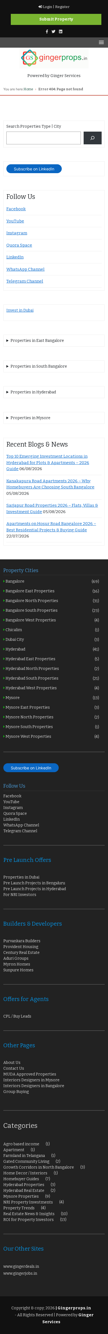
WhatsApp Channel (25, 269)
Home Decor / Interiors (25, 1173)
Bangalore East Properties (52, 591)
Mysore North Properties (52, 717)
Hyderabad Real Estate (23, 1190)
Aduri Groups (16, 958)
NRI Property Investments (28, 1202)
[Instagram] (61, 31)
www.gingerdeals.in (21, 1266)
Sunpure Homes (18, 970)
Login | (48, 7)
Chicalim (52, 630)
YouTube (15, 221)
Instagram (16, 233)
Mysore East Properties (52, 707)
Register (62, 7)
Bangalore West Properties (52, 620)
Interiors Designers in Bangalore (33, 1086)
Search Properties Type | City (33, 126)
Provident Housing (20, 946)
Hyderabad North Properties (52, 668)
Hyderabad (52, 649)
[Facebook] (47, 31)
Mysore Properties (21, 1196)
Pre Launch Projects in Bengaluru (34, 883)
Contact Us (13, 1068)
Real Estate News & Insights (29, 1214)
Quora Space (19, 245)
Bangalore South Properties (52, 610)
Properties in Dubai (21, 877)
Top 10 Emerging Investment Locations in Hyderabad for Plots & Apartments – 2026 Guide (47, 462)
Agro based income (21, 1144)
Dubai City (52, 639)
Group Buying (16, 1091)
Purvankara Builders (21, 941)
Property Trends (19, 1208)
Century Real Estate (21, 952)
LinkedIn (15, 257)
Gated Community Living (26, 1161)
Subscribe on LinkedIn (34, 169)
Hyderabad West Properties (52, 688)
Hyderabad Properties (23, 1184)
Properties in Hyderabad (33, 392)
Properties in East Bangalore (37, 340)
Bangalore (52, 581)
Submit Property (56, 19)
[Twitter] (53, 31)
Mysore (52, 697)
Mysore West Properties (52, 736)
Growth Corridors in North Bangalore (38, 1167)
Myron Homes (16, 964)
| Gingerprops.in (73, 1308)
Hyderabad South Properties (52, 678)
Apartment (13, 1150)
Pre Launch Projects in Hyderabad (34, 889)
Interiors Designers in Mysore (31, 1080)
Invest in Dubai (20, 310)
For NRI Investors (19, 894)
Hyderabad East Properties (52, 659)
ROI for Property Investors (28, 1219)
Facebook (16, 208)
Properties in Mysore (30, 418)
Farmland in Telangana (24, 1155)
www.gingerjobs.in (20, 1273)
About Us (11, 1062)
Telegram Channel (24, 281)
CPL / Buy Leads (17, 1016)
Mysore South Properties (52, 726)
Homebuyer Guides (21, 1179)
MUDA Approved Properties (29, 1074)
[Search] (93, 138)
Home (28, 89)
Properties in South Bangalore (39, 366)
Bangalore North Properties (52, 600)
